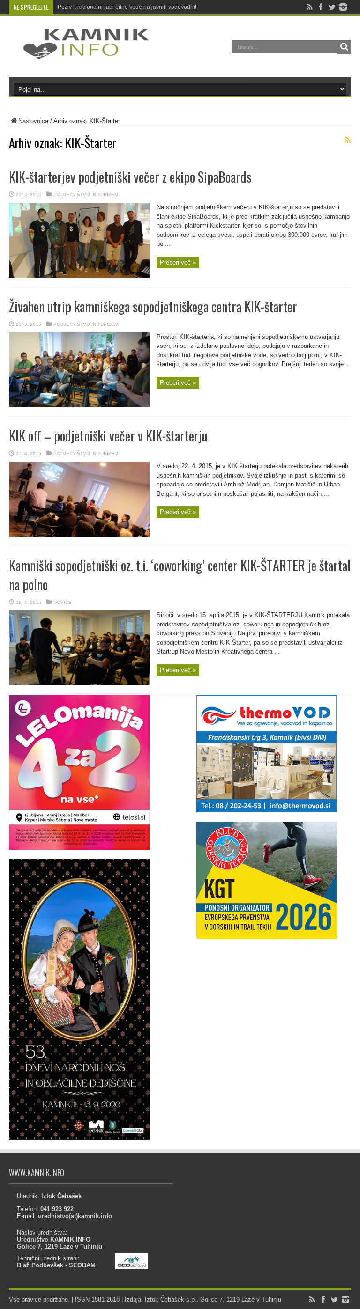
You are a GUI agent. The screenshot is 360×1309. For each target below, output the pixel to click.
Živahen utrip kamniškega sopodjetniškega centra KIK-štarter (153, 306)
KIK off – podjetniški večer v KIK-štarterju (108, 435)
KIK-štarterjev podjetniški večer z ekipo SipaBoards (130, 176)
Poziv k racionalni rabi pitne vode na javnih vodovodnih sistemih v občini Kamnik (160, 7)
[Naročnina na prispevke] (347, 140)
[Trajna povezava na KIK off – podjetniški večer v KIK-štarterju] (79, 534)
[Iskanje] (344, 47)
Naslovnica (33, 121)
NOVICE (62, 602)
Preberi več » (178, 262)
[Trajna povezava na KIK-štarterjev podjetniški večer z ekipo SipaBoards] (79, 275)
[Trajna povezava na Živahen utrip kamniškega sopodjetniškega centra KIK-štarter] (79, 404)
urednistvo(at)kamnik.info (75, 1216)
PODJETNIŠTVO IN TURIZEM (85, 194)
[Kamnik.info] (79, 53)
